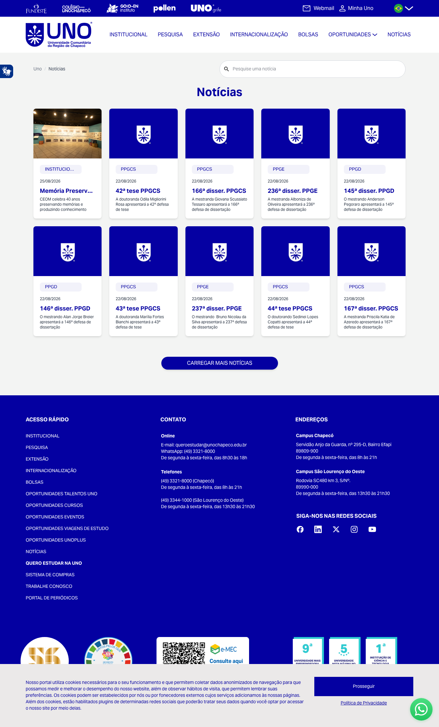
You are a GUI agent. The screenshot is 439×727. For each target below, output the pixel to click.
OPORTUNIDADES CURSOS (54, 505)
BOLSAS (34, 482)
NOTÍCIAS (36, 551)
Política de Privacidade (364, 703)
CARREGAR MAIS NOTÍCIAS (219, 363)
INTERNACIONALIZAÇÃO (51, 470)
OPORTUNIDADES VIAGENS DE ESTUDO (67, 528)
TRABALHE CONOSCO (49, 586)
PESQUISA (37, 447)
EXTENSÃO (37, 459)
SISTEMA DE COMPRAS (50, 575)
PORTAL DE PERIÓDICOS (52, 598)
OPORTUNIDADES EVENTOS (55, 517)
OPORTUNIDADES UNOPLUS (56, 540)
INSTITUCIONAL (42, 436)
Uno (37, 69)
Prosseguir (364, 686)
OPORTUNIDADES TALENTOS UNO (61, 494)
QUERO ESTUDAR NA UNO (54, 563)
